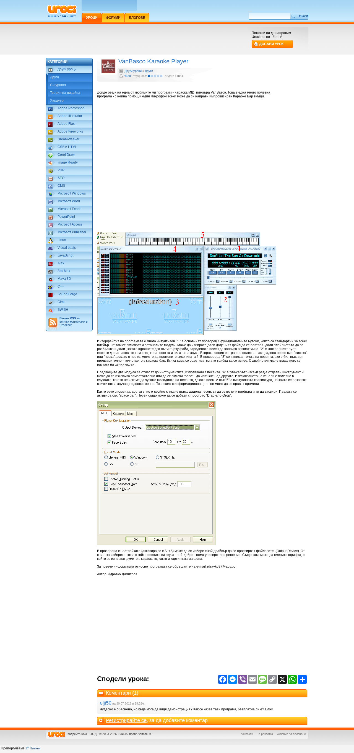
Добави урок (271, 44)
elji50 (105, 703)
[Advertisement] (146, 39)
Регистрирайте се (126, 720)
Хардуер (57, 100)
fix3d (127, 75)
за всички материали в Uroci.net (73, 322)
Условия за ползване (291, 734)
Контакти (247, 734)
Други (54, 77)
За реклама (265, 734)
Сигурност (58, 85)
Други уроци (133, 71)
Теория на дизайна (65, 93)
